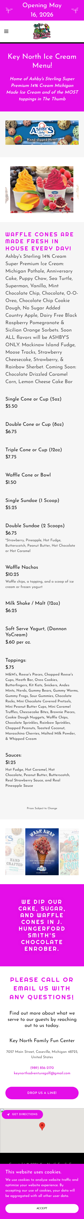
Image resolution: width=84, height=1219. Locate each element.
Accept (42, 1208)
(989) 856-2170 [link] (42, 1068)
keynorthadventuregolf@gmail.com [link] (42, 1073)
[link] (42, 31)
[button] (8, 31)
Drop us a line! (42, 1093)
